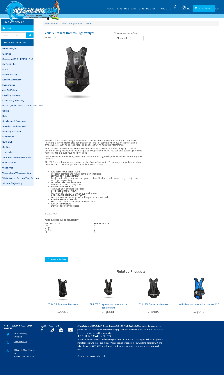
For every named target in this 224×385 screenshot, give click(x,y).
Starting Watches (11, 132)
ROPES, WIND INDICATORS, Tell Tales (18, 106)
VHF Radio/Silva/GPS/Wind (16, 158)
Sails (4, 116)
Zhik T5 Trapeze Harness (153, 304)
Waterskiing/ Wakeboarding (16, 173)
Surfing (6, 147)
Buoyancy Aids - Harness (81, 23)
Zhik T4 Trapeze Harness (63, 304)
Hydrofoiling (8, 85)
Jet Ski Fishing (10, 90)
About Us (167, 9)
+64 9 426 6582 (20, 341)
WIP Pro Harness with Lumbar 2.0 (199, 304)
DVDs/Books (9, 64)
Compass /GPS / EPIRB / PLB (17, 59)
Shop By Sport (148, 9)
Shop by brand (52, 23)
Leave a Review (57, 259)
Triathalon (7, 152)
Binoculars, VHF (10, 49)
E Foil (5, 70)
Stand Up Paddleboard (14, 127)
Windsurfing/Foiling (12, 184)
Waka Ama (7, 168)
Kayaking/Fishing (11, 95)
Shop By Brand (126, 9)
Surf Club (7, 142)
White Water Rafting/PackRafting (18, 178)
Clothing (6, 54)
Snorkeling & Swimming (14, 121)
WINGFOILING (10, 163)
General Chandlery (11, 80)
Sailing (5, 111)
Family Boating (10, 75)
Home (110, 9)
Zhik (64, 23)
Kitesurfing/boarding (13, 101)
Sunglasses (8, 137)
